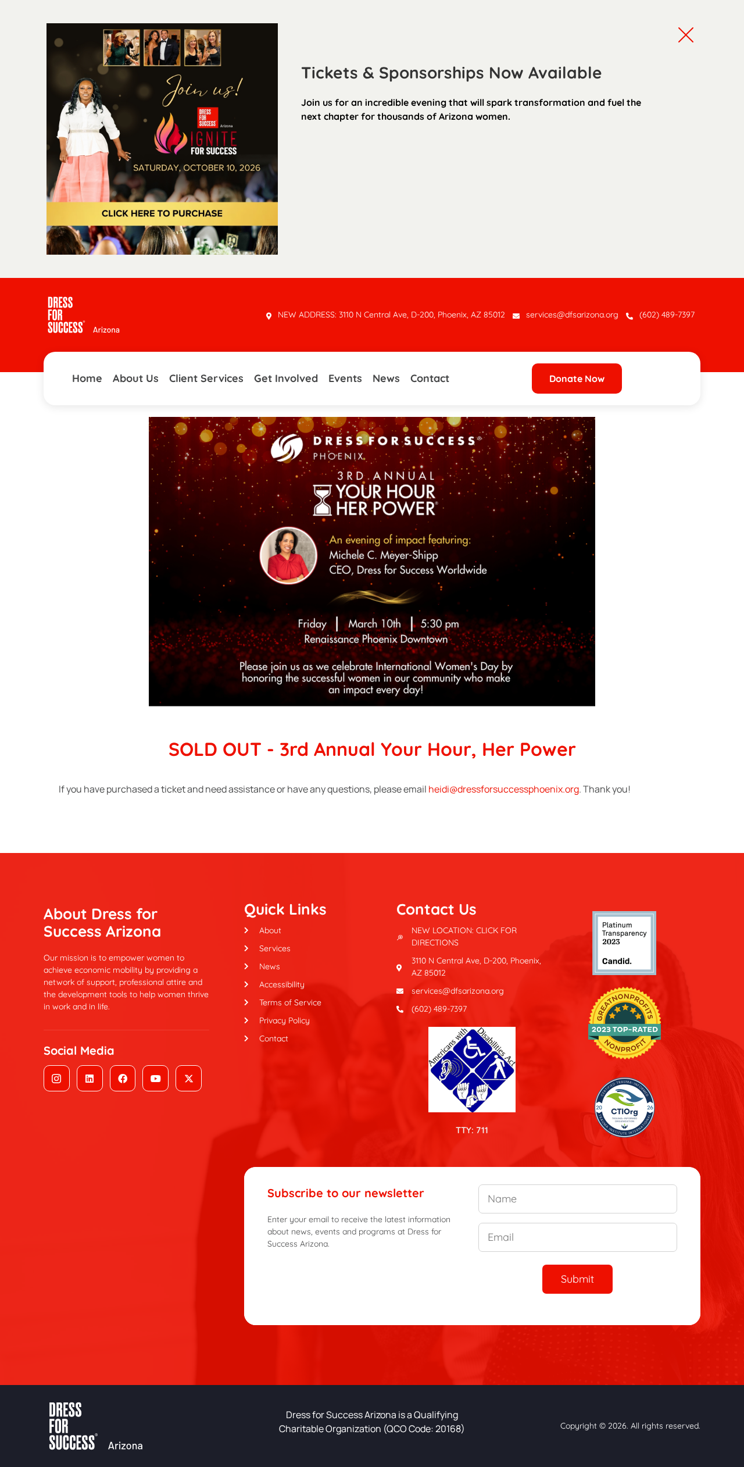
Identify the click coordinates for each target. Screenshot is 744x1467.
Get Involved (286, 378)
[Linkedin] (90, 1078)
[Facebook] (123, 1078)
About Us (136, 378)
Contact (429, 378)
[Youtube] (155, 1078)
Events (345, 378)
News (386, 378)
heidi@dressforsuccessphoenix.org (503, 789)
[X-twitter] (189, 1078)
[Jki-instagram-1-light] (57, 1078)
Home (87, 378)
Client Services (206, 378)
